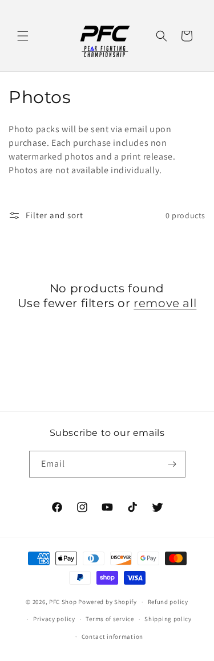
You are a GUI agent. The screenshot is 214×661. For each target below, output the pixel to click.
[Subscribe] (172, 464)
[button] (22, 35)
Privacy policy (54, 619)
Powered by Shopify (107, 602)
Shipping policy (168, 619)
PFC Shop (63, 602)
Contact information (112, 636)
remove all (165, 303)
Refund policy (168, 602)
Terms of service (110, 619)
